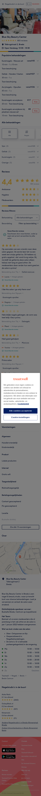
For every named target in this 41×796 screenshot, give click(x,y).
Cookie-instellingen (20, 417)
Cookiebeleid (23, 404)
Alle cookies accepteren (20, 411)
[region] (20, 398)
